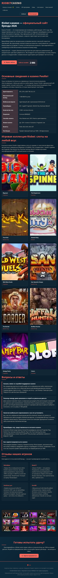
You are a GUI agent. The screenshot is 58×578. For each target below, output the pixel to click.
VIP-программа (25, 7)
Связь (33, 7)
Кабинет (23, 14)
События (5, 10)
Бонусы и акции (8, 7)
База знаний (49, 7)
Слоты (17, 7)
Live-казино (40, 7)
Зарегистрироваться (30, 556)
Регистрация (33, 14)
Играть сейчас (10, 62)
